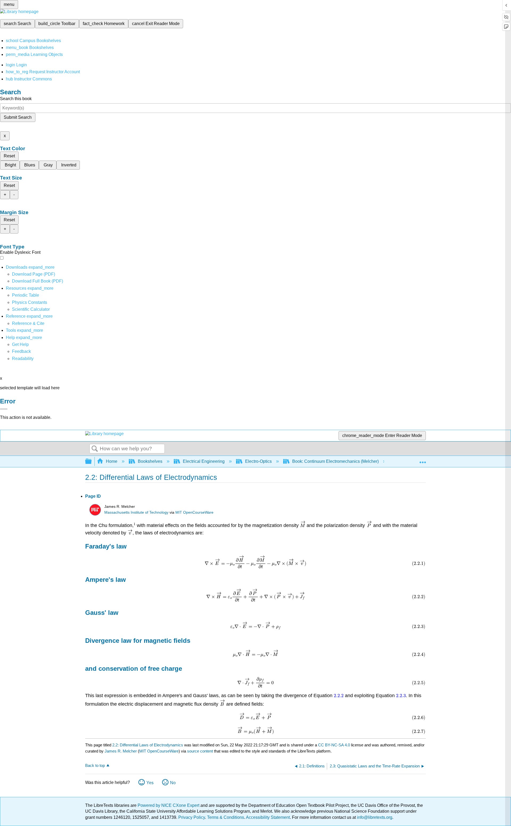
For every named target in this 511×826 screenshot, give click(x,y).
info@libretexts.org (374, 817)
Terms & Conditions (225, 817)
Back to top (95, 765)
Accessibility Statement (268, 817)
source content (200, 751)
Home (111, 461)
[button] (21, 351)
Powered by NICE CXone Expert (169, 805)
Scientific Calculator (31, 309)
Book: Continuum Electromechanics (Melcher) (335, 461)
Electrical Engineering (204, 461)
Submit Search (18, 117)
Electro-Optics (258, 461)
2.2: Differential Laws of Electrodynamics (147, 745)
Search (94, 448)
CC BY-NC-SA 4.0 (334, 745)
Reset (9, 156)
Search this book (16, 98)
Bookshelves (150, 461)
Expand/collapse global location (422, 460)
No (173, 782)
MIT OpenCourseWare (194, 512)
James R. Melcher (121, 751)
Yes (150, 782)
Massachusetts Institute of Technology (136, 512)
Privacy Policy (191, 817)
